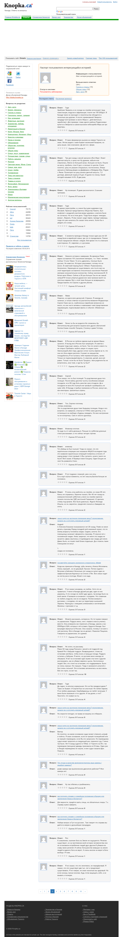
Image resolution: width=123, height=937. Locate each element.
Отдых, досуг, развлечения (18, 153)
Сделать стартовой (89, 2)
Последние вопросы (64, 98)
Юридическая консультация (19, 197)
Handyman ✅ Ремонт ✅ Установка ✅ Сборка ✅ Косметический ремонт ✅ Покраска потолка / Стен (22, 368)
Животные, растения (16, 121)
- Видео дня (11, 912)
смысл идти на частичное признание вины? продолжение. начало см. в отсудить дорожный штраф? (80, 519)
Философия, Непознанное (18, 183)
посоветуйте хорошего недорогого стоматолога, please (79, 562)
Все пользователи (24, 240)
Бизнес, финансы (15, 110)
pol (11, 218)
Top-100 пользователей (108, 58)
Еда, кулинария (14, 118)
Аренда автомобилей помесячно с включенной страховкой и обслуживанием (22, 311)
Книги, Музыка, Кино (16, 131)
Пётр (12, 215)
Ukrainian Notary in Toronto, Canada (21, 296)
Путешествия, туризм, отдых (19, 156)
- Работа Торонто (51, 919)
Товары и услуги (14, 181)
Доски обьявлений (84, 17)
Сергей (13, 209)
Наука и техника (14, 140)
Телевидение (13, 172)
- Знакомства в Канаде (53, 909)
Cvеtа (12, 224)
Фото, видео (12, 186)
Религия (11, 161)
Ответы (26, 17)
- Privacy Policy (88, 921)
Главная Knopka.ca (12, 17)
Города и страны (14, 112)
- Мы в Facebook (88, 914)
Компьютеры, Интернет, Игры (19, 134)
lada (11, 227)
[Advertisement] (61, 38)
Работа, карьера (14, 159)
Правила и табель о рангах (17, 246)
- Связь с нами (88, 912)
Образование (13, 142)
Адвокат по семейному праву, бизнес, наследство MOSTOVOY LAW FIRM (22, 336)
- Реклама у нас (88, 909)
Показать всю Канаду (34, 58)
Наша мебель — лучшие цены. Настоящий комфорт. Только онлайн (22, 287)
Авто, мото (12, 107)
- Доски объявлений (52, 912)
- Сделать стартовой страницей (94, 916)
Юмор (10, 194)
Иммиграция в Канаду (16, 129)
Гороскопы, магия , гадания (19, 115)
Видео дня (56, 17)
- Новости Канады (13, 909)
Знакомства (68, 17)
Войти (115, 2)
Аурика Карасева (16, 221)
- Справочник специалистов (17, 916)
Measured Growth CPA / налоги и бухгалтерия (21, 322)
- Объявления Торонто (15, 919)
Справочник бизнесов (41, 17)
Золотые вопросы (15, 200)
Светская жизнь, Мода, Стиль (19, 164)
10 (81, 891)
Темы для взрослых (15, 175)
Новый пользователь (104, 2)
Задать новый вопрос (75, 58)
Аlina (12, 212)
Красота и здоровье (15, 137)
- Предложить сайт (89, 919)
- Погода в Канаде (51, 916)
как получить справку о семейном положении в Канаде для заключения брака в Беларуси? (80, 797)
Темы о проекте (14, 178)
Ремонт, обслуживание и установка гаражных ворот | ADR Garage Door (22, 384)
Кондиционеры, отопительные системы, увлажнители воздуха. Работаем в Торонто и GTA (22, 272)
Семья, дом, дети (15, 167)
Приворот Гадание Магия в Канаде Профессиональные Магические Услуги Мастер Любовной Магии (22, 351)
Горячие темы (91, 58)
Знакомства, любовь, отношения (16, 124)
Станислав (14, 236)
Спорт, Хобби (13, 170)
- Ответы (9, 914)
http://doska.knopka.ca (14, 97)
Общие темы (13, 150)
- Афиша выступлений (53, 914)
